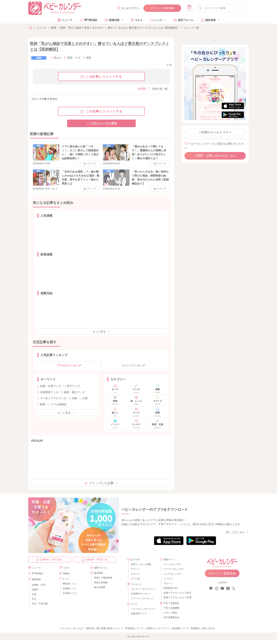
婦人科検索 (99, 587)
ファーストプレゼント (142, 598)
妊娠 (74, 398)
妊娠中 (35, 589)
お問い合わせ (208, 628)
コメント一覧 (191, 27)
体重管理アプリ (139, 613)
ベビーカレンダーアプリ (143, 609)
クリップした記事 (101, 483)
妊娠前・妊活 (38, 584)
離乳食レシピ (70, 583)
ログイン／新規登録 (162, 8)
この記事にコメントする (104, 76)
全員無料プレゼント (141, 593)
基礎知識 (114, 19)
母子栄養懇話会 (171, 617)
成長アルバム (186, 19)
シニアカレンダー (173, 574)
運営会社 (90, 628)
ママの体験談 (59, 404)
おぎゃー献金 (170, 612)
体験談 (66, 573)
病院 (88, 57)
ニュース (67, 19)
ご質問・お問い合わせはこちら (215, 155)
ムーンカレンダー (173, 564)
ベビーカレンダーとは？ (72, 628)
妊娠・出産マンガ (50, 385)
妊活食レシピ (70, 593)
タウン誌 (135, 578)
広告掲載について (180, 628)
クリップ (91, 163)
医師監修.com (171, 588)
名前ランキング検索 (141, 564)
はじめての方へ (130, 8)
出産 (85, 398)
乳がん (58, 57)
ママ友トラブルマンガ (53, 398)
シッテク (168, 578)
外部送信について (134, 628)
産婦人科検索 (101, 582)
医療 (53, 27)
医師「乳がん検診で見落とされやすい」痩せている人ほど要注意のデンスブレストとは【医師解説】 (119, 27)
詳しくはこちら (235, 532)
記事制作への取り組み (51, 559)
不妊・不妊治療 (40, 603)
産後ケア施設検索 (103, 577)
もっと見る (99, 331)
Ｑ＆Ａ (139, 19)
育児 (34, 599)
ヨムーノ (168, 583)
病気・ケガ (73, 57)
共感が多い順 (160, 88)
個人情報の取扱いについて (110, 628)
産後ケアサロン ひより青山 (177, 592)
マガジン (135, 574)
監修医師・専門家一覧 (96, 559)
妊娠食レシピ (70, 588)
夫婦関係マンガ (49, 392)
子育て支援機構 (171, 608)
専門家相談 (90, 19)
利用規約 (195, 628)
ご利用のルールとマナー (215, 132)
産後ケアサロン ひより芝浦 (177, 597)
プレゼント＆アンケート (143, 589)
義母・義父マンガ (74, 392)
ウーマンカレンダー (174, 569)
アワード (135, 569)
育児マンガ (73, 385)
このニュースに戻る (103, 123)
